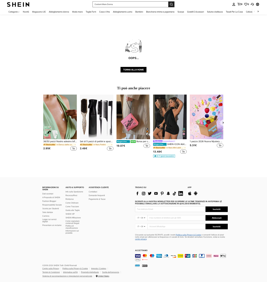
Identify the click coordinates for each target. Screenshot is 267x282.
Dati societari (47, 194)
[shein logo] (18, 4)
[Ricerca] (171, 4)
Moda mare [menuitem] (77, 12)
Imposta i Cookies (98, 268)
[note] (164, 156)
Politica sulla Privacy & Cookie (188, 235)
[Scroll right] (258, 12)
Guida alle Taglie (73, 210)
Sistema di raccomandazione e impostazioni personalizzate (67, 276)
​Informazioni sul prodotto (72, 232)
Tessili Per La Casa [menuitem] (234, 12)
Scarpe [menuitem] (181, 12)
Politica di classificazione (72, 227)
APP (189, 188)
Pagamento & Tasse (97, 199)
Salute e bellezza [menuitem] (215, 12)
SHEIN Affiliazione (73, 218)
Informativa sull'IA (70, 272)
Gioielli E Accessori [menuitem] (195, 12)
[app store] (190, 195)
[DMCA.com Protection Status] (144, 266)
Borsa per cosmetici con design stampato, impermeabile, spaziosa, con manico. (133, 141)
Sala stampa (47, 212)
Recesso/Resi (71, 195)
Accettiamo (141, 251)
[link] (239, 4)
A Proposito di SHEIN (51, 197)
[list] (159, 193)
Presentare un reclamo (51, 225)
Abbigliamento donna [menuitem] (59, 12)
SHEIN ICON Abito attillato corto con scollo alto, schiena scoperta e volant (170, 144)
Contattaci (93, 192)
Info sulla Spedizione (74, 192)
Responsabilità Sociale (52, 205)
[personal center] (234, 4)
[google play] (195, 195)
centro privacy (141, 239)
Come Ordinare (72, 203)
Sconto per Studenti (50, 209)
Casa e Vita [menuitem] (104, 12)
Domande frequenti (97, 195)
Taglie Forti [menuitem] (91, 12)
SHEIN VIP (70, 214)
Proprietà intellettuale (90, 272)
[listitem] (60, 124)
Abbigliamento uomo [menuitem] (122, 12)
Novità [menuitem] (26, 12)
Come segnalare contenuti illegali (73, 222)
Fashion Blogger (49, 201)
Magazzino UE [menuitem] (39, 12)
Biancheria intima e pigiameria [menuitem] (160, 12)
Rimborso (70, 199)
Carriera (45, 216)
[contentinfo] (181, 257)
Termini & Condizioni (51, 272)
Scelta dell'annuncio (110, 272)
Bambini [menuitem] (139, 12)
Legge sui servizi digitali (49, 220)
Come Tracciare (72, 207)
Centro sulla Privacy (50, 268)
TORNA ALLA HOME (133, 69)
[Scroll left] (254, 12)
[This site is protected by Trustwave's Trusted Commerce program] (137, 266)
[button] (252, 4)
